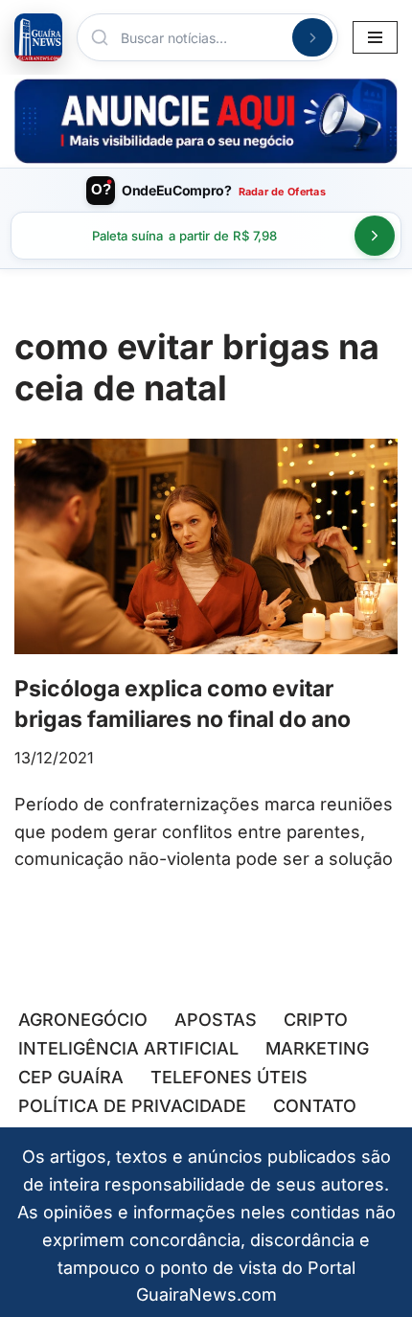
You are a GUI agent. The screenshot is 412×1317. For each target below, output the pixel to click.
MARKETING (317, 1048)
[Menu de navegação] (375, 37)
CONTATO (314, 1106)
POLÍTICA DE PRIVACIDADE (132, 1106)
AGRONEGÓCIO (83, 1020)
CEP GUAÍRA (71, 1077)
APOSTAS (215, 1020)
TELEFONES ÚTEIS (229, 1077)
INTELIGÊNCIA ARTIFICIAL (128, 1048)
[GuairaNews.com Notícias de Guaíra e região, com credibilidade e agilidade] (38, 37)
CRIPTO (316, 1020)
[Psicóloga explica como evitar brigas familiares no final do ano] (206, 546)
